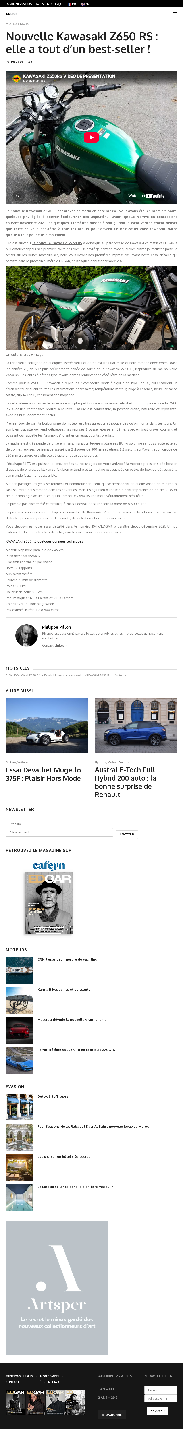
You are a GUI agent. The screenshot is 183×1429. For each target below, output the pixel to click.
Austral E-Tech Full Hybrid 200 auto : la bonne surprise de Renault (125, 782)
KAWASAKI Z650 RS (98, 675)
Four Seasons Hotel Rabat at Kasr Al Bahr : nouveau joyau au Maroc (93, 1126)
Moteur (12, 23)
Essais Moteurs (54, 675)
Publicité (34, 1382)
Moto (25, 23)
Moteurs (120, 675)
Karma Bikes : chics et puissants (63, 989)
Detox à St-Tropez (52, 1096)
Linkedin (61, 645)
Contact (12, 1382)
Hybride (100, 762)
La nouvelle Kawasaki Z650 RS (57, 243)
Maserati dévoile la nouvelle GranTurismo (72, 1019)
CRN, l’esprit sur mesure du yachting (67, 959)
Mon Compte (49, 1376)
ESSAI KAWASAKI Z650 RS (23, 675)
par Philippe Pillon (19, 61)
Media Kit (55, 1382)
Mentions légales (19, 1376)
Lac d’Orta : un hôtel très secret (63, 1156)
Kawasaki (75, 675)
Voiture (22, 762)
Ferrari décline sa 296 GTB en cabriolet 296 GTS (76, 1050)
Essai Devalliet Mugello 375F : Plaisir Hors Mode (43, 774)
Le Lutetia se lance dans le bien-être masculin (75, 1187)
